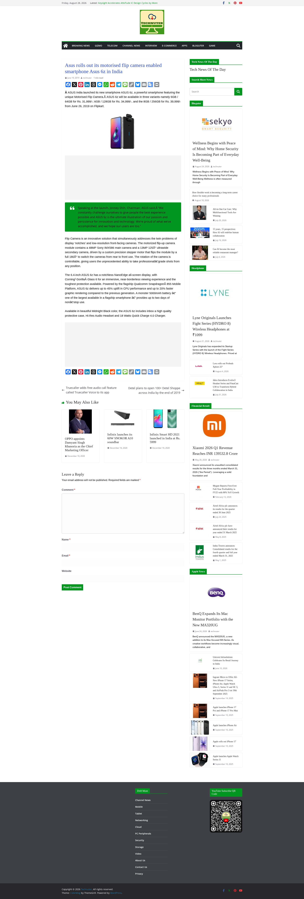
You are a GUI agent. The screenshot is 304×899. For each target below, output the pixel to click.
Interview (151, 45)
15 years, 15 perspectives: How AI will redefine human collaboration (226, 232)
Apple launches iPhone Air (225, 725)
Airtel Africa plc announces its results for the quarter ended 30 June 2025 (225, 509)
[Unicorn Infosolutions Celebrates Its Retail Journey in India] (200, 663)
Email (66, 555)
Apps (184, 45)
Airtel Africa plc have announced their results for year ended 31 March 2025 (225, 529)
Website (66, 571)
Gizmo (98, 45)
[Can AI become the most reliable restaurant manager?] (200, 253)
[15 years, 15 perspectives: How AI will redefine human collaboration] (200, 235)
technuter (87, 77)
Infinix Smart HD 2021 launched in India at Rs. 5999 (165, 438)
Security (139, 840)
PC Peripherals (143, 833)
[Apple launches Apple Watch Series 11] (200, 760)
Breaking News (81, 45)
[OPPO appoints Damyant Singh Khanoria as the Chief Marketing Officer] (80, 412)
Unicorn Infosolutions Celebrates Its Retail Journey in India (225, 660)
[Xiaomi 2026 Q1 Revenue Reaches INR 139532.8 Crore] (216, 426)
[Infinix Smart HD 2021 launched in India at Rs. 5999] (165, 412)
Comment (68, 489)
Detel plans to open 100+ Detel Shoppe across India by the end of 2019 (154, 390)
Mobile (139, 806)
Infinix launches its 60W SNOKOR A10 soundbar (120, 438)
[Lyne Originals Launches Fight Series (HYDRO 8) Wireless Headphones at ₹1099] (216, 293)
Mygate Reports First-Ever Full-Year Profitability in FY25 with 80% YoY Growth (226, 489)
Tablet (138, 813)
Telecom (112, 45)
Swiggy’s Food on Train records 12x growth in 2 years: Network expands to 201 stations (126, 4)
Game (212, 45)
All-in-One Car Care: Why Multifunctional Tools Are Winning (225, 212)
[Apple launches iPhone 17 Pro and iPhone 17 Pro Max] (200, 711)
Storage (139, 847)
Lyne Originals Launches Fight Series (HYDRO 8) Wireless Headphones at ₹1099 (212, 326)
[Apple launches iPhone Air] (200, 727)
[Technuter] (65, 45)
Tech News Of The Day (208, 69)
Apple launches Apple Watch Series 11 (225, 758)
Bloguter (198, 45)
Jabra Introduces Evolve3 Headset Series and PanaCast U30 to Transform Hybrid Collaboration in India (225, 385)
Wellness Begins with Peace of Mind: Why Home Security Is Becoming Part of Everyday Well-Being (216, 151)
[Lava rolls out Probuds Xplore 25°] (200, 367)
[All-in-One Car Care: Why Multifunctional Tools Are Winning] (200, 215)
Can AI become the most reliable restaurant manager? (225, 251)
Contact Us (141, 867)
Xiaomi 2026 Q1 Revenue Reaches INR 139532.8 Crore (215, 451)
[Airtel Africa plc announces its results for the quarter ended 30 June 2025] (200, 511)
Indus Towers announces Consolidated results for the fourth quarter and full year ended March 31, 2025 (225, 551)
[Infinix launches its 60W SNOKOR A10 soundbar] (123, 412)
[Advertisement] (123, 177)
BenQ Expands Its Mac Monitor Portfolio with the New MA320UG (213, 619)
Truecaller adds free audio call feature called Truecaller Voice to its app (91, 390)
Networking (141, 820)
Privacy (139, 873)
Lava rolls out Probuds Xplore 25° (223, 365)
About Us (140, 860)
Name (66, 539)
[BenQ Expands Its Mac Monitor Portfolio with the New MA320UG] (216, 592)
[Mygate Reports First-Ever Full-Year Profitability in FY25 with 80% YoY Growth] (200, 491)
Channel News (131, 45)
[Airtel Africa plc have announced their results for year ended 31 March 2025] (200, 531)
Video (138, 853)
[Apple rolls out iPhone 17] (200, 744)
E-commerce (169, 45)
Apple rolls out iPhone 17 (224, 741)
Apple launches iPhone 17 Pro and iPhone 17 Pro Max (225, 709)
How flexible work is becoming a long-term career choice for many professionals (215, 194)
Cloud (138, 826)
